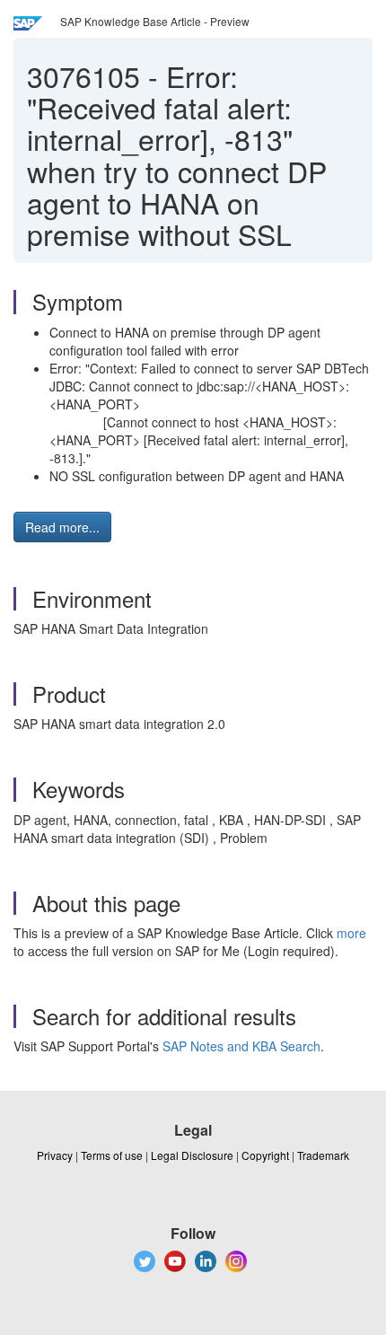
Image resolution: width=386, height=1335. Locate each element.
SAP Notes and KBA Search (241, 1046)
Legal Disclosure (192, 1155)
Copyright (265, 1155)
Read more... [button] (62, 527)
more (351, 933)
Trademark (323, 1155)
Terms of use (112, 1155)
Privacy (55, 1155)
